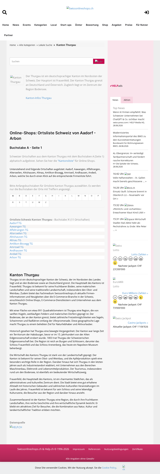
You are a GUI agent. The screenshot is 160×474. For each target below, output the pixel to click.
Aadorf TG (16, 223)
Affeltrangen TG (19, 230)
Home (5, 24)
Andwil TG (15, 254)
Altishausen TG (18, 236)
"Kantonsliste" (66, 161)
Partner (8, 35)
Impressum (79, 449)
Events (27, 24)
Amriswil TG (17, 247)
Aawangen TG (18, 226)
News (16, 24)
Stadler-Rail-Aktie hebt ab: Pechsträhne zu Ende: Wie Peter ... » (129, 226)
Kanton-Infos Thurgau (39, 98)
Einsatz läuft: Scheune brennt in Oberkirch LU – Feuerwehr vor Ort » (130, 195)
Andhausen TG (18, 250)
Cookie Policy (109, 467)
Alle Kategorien (27, 45)
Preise (128, 24)
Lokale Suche (45, 45)
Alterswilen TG (18, 233)
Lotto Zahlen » (139, 254)
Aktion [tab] (127, 99)
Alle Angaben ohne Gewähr (80, 458)
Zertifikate (137, 449)
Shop (105, 24)
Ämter (78, 24)
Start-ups (65, 24)
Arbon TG (15, 257)
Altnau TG (15, 240)
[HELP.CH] (19, 427)
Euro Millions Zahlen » (135, 293)
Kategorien (40, 24)
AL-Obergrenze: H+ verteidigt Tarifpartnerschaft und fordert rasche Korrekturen (129, 157)
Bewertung (92, 24)
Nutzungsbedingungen (116, 449)
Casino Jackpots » (138, 322)
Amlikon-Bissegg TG (21, 243)
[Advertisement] (133, 62)
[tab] (115, 100)
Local (54, 24)
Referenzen (94, 449)
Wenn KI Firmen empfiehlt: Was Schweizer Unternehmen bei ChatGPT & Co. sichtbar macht (129, 116)
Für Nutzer (142, 24)
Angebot (116, 24)
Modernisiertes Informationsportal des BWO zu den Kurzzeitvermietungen (129, 136)
